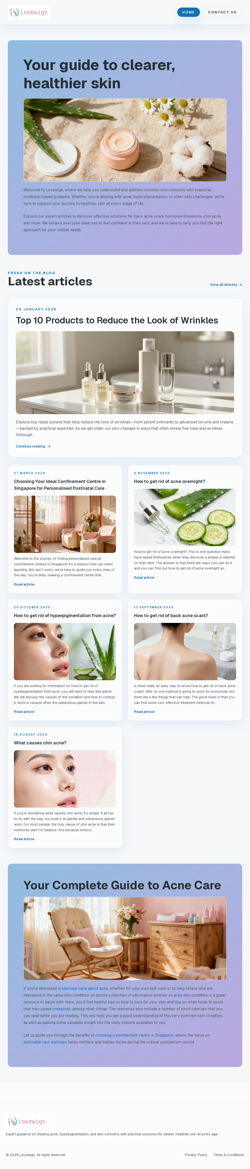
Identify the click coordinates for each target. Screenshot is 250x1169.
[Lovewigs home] (29, 12)
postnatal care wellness (45, 1042)
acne (178, 995)
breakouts (61, 1008)
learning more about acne (85, 988)
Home (188, 12)
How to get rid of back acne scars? (171, 615)
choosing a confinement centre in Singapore (134, 1035)
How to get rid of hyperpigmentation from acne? (65, 615)
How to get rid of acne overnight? (169, 481)
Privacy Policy (196, 1155)
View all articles (226, 284)
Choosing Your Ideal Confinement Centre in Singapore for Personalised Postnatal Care (60, 485)
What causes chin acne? (40, 743)
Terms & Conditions (228, 1155)
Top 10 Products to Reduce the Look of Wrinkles (117, 320)
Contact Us (222, 12)
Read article (24, 584)
